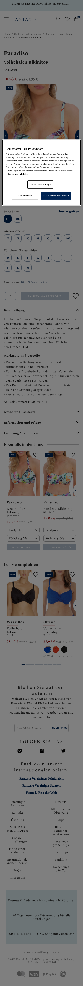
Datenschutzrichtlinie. (17, 174)
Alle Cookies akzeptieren (56, 195)
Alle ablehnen (25, 195)
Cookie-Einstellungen (40, 184)
